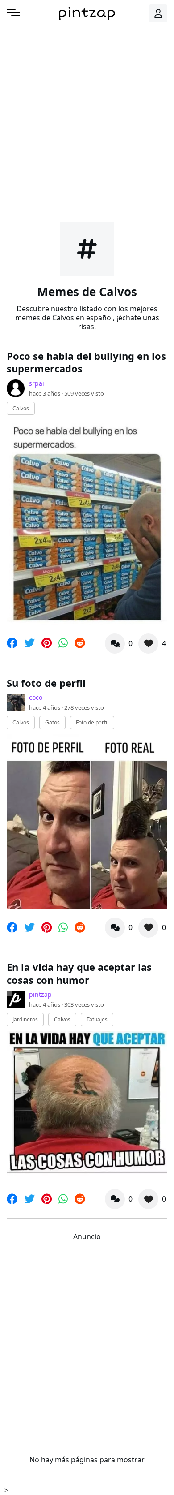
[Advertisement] (87, 123)
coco (35, 697)
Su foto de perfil (46, 682)
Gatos (52, 722)
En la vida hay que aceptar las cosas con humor (79, 973)
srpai (36, 383)
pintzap (40, 994)
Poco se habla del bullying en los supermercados (86, 362)
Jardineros (25, 1019)
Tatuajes (97, 1019)
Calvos (20, 408)
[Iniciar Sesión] (158, 13)
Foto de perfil (92, 722)
